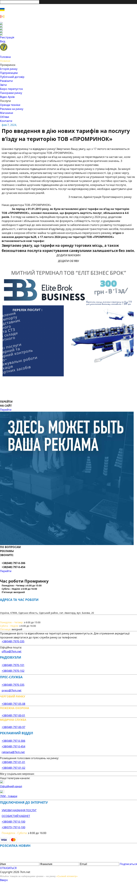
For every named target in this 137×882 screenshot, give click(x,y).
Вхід (2, 41)
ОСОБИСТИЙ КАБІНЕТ (16, 816)
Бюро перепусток (11, 89)
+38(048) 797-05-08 (13, 704)
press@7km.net (11, 690)
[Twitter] (68, 28)
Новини (5, 61)
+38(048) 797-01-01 (13, 762)
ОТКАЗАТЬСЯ (8, 868)
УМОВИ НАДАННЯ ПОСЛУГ (19, 810)
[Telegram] (68, 34)
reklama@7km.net (13, 752)
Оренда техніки (10, 105)
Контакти (6, 121)
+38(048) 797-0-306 (13, 741)
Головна (5, 57)
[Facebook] (68, 23)
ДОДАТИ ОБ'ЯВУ (68, 261)
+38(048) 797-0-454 (13, 746)
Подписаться (128, 864)
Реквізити (6, 81)
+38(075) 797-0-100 (13, 827)
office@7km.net (11, 651)
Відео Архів (7, 97)
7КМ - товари (8, 796)
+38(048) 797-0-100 (13, 821)
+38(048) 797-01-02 (13, 768)
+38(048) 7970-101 (13, 665)
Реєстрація (7, 37)
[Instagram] (68, 26)
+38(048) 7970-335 (13, 641)
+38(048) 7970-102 (13, 671)
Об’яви (4, 117)
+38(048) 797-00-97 (13, 727)
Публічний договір (12, 77)
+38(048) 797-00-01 (13, 715)
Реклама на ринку (11, 109)
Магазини (6, 113)
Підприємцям (9, 73)
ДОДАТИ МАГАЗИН (68, 255)
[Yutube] (68, 31)
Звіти (3, 85)
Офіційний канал (11, 786)
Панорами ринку (11, 93)
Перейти (5, 409)
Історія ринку (8, 69)
